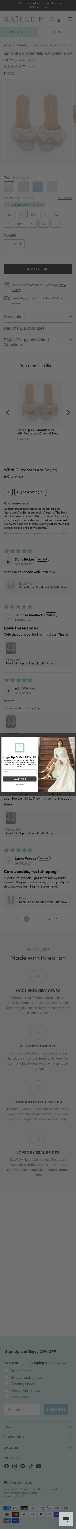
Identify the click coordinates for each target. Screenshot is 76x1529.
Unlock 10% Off (20, 779)
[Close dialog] (72, 739)
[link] (19, 747)
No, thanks (19, 784)
